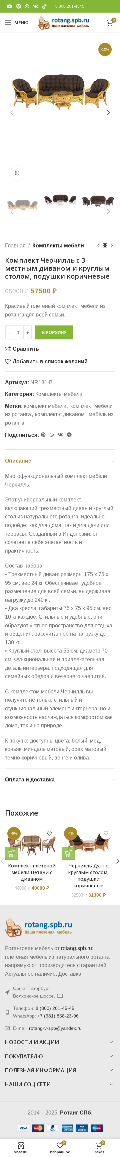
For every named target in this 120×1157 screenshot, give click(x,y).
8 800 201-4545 (69, 6)
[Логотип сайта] (63, 22)
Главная (15, 245)
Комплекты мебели (58, 245)
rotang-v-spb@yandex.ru (55, 1028)
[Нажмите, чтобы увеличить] (17, 173)
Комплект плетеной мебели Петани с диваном (32, 872)
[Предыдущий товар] (98, 245)
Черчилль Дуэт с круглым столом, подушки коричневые (88, 875)
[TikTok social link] (44, 6)
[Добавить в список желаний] (49, 834)
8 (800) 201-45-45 (55, 1008)
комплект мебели (45, 406)
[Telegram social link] (69, 434)
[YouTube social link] (9, 6)
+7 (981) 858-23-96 (58, 1016)
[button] (11, 853)
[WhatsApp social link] (27, 6)
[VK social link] (35, 6)
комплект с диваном (60, 414)
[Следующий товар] (111, 245)
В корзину (54, 332)
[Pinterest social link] (18, 6)
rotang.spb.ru (76, 948)
